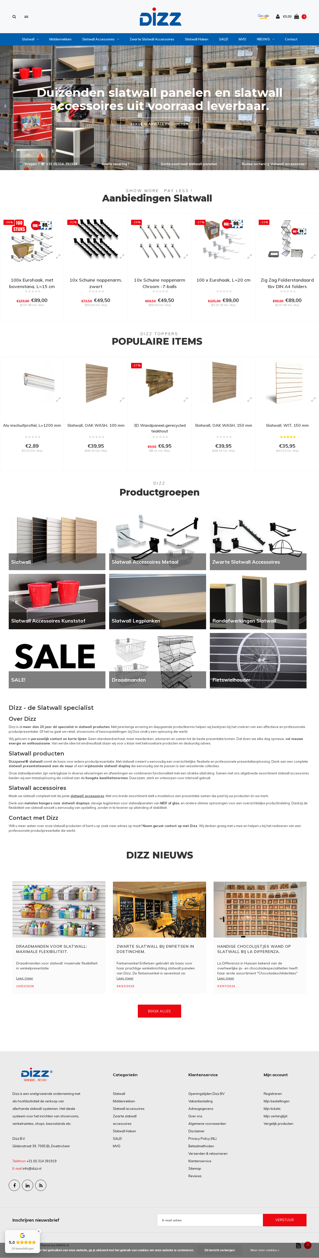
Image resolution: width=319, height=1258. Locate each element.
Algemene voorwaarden (207, 1124)
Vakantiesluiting (200, 1101)
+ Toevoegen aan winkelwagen (30, 315)
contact (170, 826)
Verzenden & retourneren (208, 1153)
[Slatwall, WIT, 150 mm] (287, 383)
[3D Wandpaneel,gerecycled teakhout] (159, 383)
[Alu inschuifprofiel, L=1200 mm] (32, 383)
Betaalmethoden (201, 1146)
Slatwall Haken (196, 39)
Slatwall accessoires (98, 39)
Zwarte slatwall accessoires (152, 39)
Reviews (195, 1176)
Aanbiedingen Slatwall (157, 198)
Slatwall (28, 39)
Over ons (195, 1116)
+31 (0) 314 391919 (41, 1161)
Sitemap (194, 1168)
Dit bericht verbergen (220, 1250)
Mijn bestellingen (277, 1101)
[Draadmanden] (157, 660)
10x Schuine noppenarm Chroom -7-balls (159, 282)
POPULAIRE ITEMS (157, 341)
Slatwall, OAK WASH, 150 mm (223, 425)
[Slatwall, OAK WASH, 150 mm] (223, 383)
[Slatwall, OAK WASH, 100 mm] (96, 383)
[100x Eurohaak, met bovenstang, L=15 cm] (32, 239)
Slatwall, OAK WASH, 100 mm (96, 425)
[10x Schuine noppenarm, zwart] (96, 239)
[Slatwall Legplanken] (157, 601)
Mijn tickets (272, 1109)
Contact (291, 39)
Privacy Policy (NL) (202, 1139)
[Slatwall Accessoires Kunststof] (57, 601)
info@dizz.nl (32, 1168)
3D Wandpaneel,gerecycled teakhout (160, 428)
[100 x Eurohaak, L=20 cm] (223, 239)
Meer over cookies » (264, 1250)
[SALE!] (57, 660)
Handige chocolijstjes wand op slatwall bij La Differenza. (254, 949)
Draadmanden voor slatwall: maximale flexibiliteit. (51, 949)
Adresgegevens (200, 1109)
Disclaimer (196, 1131)
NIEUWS (263, 39)
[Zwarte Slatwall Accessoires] (258, 542)
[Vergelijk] (26, 16)
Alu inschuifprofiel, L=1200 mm (32, 425)
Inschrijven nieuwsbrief (35, 1220)
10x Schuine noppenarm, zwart (96, 282)
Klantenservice (199, 1161)
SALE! (223, 39)
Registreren (273, 1094)
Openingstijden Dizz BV (206, 1094)
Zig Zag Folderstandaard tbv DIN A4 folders (287, 282)
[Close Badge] (38, 1231)
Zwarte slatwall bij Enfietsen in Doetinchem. (155, 949)
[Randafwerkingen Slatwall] (258, 601)
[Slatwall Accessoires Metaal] (157, 542)
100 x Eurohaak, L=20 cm (223, 280)
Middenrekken (60, 39)
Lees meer (24, 978)
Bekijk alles (159, 1011)
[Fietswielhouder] (258, 660)
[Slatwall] (57, 542)
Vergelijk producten (278, 1124)
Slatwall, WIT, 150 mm (287, 425)
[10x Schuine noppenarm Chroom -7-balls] (159, 239)
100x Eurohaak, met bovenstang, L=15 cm (32, 282)
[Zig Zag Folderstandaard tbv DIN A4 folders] (287, 239)
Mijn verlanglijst (275, 1116)
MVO (242, 39)
